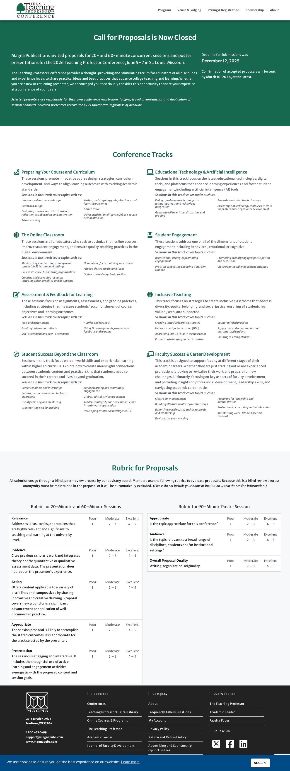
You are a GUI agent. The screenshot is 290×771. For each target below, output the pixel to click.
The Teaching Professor (104, 729)
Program (164, 10)
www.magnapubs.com (41, 741)
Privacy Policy (158, 729)
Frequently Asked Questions (169, 712)
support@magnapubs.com (44, 737)
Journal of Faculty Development (111, 746)
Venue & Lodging (189, 10)
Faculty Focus (220, 720)
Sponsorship (255, 10)
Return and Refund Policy (167, 737)
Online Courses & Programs (107, 720)
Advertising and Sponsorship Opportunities (170, 748)
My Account (157, 720)
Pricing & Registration (223, 10)
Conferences (96, 704)
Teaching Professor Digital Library (112, 712)
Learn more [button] (130, 762)
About (274, 10)
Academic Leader (100, 737)
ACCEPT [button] (260, 763)
